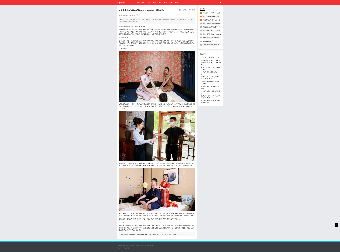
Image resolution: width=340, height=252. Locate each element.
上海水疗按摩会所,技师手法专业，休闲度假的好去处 (218, 44)
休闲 (154, 2)
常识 (149, 2)
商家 (193, 10)
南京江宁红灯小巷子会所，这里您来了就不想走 (217, 20)
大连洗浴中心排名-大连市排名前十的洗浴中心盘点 (217, 16)
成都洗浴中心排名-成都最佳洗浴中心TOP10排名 (217, 37)
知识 (143, 2)
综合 (165, 2)
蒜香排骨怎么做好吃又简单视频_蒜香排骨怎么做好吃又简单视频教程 (211, 62)
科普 (138, 2)
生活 (160, 2)
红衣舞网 (121, 3)
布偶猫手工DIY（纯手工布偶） (210, 57)
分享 (176, 2)
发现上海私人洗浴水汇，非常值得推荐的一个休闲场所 (219, 30)
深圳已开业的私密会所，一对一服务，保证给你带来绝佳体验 (221, 41)
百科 (171, 2)
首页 (132, 2)
